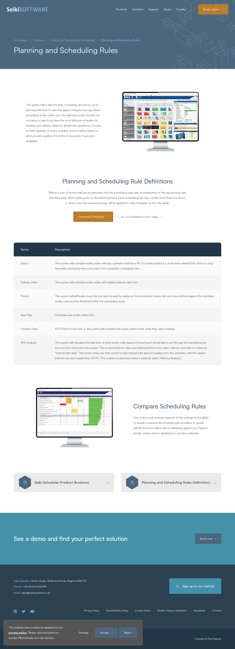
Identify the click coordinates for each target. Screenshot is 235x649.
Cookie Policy (142, 610)
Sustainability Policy (117, 610)
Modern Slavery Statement (172, 610)
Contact (216, 610)
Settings (83, 632)
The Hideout (214, 638)
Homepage (20, 40)
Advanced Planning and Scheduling (73, 40)
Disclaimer (199, 610)
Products (39, 40)
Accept (104, 632)
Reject (128, 632)
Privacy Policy (91, 610)
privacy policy (18, 632)
